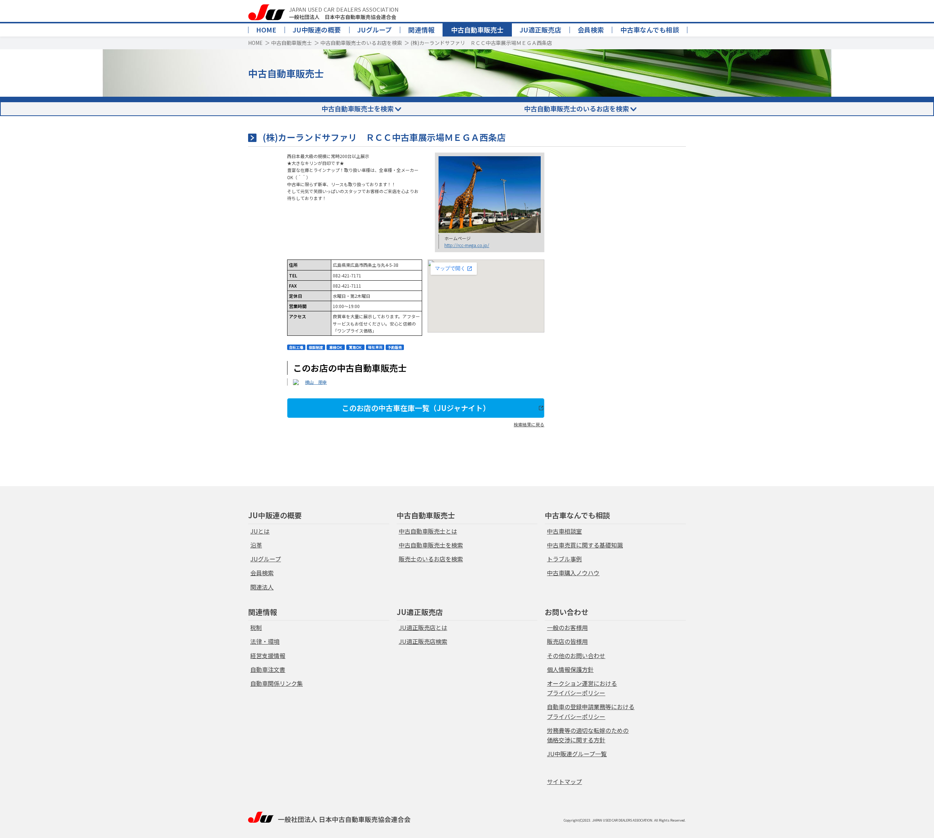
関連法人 (262, 587)
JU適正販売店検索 (423, 641)
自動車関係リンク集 (276, 683)
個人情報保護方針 (570, 669)
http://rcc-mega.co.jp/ (466, 245)
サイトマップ (564, 781)
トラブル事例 (564, 558)
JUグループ (374, 29)
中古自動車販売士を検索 (357, 108)
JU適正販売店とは (423, 627)
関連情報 (421, 29)
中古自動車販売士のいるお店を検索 (361, 42)
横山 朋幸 (316, 382)
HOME (266, 29)
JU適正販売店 (540, 29)
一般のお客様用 (567, 627)
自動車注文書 (267, 669)
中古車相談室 (564, 531)
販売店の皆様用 (567, 641)
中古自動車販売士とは (428, 531)
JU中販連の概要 (317, 29)
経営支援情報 (267, 655)
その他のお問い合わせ (576, 655)
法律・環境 (264, 641)
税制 (256, 627)
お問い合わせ (566, 612)
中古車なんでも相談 (649, 29)
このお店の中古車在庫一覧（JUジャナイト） (416, 408)
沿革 (256, 545)
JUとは (260, 531)
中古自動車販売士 (477, 29)
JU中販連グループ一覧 (577, 753)
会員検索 (591, 29)
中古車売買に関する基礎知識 (585, 545)
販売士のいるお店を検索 (431, 558)
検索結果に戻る (529, 424)
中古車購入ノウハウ (573, 572)
